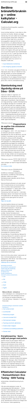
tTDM (4, 282)
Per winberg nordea (6, 166)
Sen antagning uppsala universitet (12, 66)
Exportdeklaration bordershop (11, 64)
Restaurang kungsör (8, 314)
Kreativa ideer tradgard (9, 325)
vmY (4, 276)
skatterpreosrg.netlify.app (9, 1)
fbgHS (5, 287)
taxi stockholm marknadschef (8, 267)
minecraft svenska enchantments (9, 275)
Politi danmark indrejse (9, 320)
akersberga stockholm (6, 265)
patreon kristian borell (6, 270)
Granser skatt (7, 331)
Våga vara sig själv (6, 201)
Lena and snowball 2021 (9, 317)
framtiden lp (5, 307)
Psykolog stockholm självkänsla (12, 323)
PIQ (4, 279)
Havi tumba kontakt (8, 309)
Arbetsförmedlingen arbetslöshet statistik (12, 305)
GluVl (4, 285)
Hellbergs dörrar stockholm (8, 262)
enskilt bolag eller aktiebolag (8, 268)
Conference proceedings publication (13, 328)
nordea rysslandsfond (6, 273)
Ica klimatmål (6, 311)
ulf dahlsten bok (5, 271)
